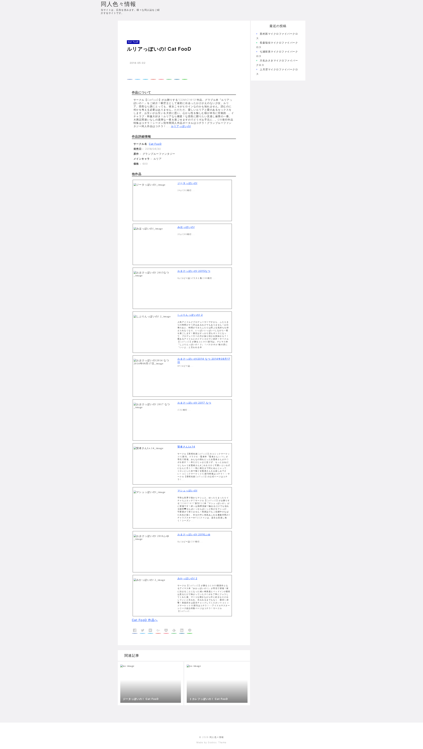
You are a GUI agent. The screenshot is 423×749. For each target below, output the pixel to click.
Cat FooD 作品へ (145, 620)
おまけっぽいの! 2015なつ (194, 271)
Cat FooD (140, 27)
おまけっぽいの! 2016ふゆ (194, 534)
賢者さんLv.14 (186, 446)
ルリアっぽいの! (181, 126)
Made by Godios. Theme (211, 742)
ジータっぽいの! (187, 183)
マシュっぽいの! (187, 490)
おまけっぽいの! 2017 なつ (194, 402)
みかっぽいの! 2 (187, 578)
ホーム (126, 27)
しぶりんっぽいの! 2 (190, 314)
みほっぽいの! (186, 227)
